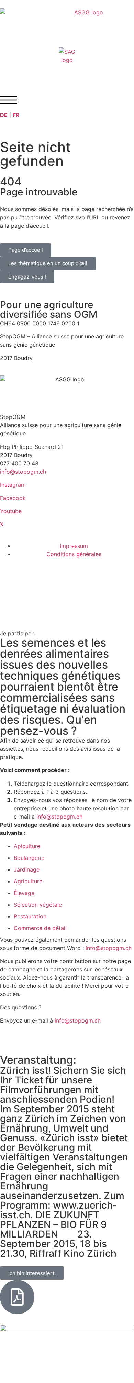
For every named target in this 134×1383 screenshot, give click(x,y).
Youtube (11, 511)
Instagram (13, 484)
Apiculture (27, 846)
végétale (51, 904)
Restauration (30, 916)
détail (59, 928)
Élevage (24, 892)
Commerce (28, 928)
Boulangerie (29, 857)
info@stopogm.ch (24, 471)
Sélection (26, 904)
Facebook (13, 498)
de (47, 928)
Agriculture (28, 881)
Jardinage (27, 869)
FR (16, 114)
